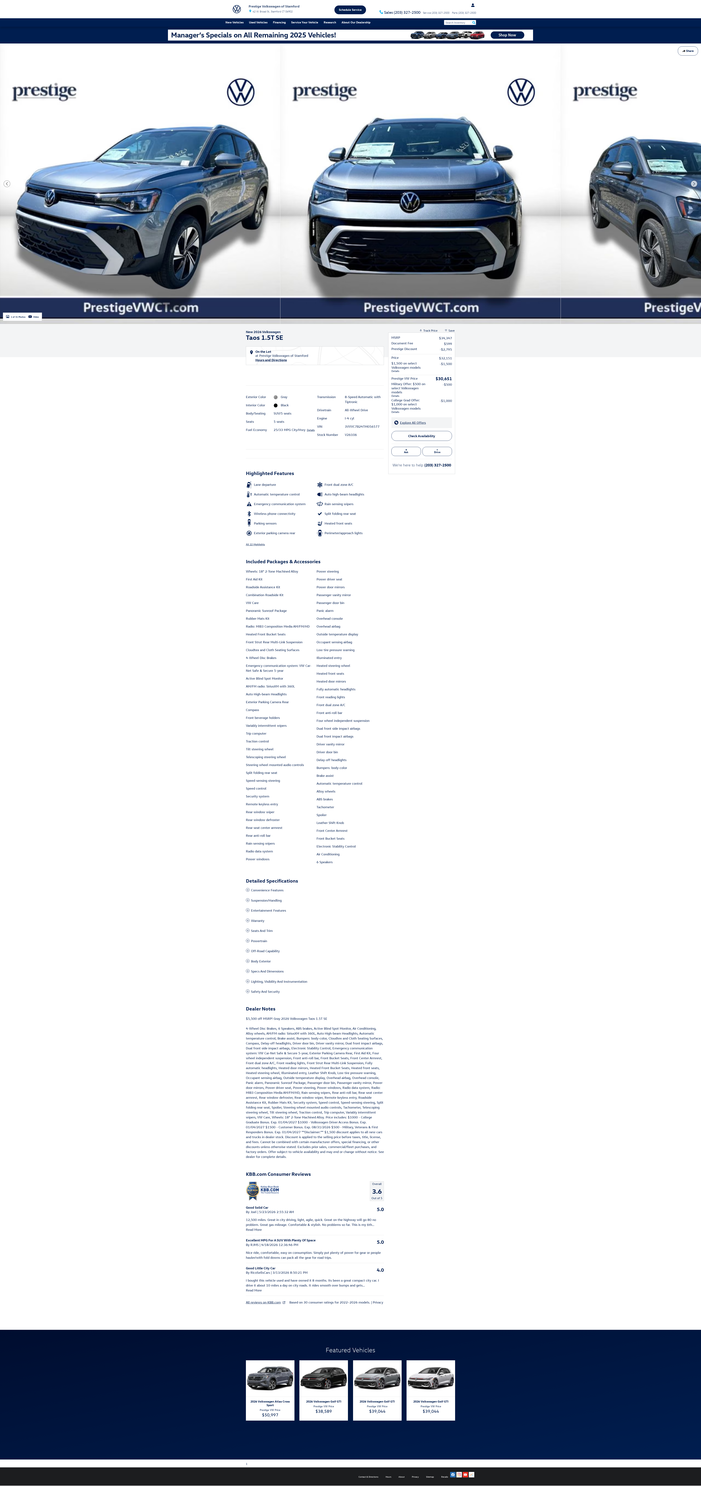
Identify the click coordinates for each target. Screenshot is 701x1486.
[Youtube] (465, 1474)
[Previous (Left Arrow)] (7, 184)
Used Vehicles (258, 22)
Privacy (378, 1302)
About (402, 1476)
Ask (406, 452)
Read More (254, 1230)
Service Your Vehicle (304, 22)
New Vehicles (234, 22)
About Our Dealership (356, 22)
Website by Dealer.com (238, 1476)
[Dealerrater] (471, 1474)
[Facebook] (453, 1474)
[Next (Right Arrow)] (694, 184)
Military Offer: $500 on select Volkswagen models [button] (408, 389)
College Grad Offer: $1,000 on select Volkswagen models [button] (406, 406)
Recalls (444, 1476)
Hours (388, 1476)
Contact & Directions (368, 1476)
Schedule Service (350, 10)
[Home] (237, 9)
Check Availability (421, 436)
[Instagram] (459, 1474)
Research (330, 22)
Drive (437, 452)
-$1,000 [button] (446, 401)
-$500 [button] (447, 384)
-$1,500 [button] (446, 364)
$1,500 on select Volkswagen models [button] (406, 367)
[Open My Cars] (472, 5)
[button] (315, 890)
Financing (279, 22)
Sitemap (430, 1476)
